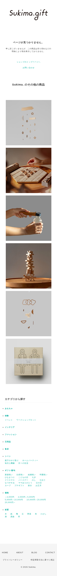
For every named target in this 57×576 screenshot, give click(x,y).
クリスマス (10, 480)
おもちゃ (9, 408)
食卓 (7, 449)
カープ (8, 485)
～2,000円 (9, 497)
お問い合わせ (29, 68)
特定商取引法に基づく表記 (42, 560)
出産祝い (20, 475)
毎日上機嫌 (10, 463)
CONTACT (50, 553)
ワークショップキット (26, 420)
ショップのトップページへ (28, 62)
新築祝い (9, 475)
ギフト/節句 (10, 470)
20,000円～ (10, 502)
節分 (30, 485)
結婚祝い (32, 475)
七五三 (42, 480)
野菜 (29, 514)
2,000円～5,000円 (26, 497)
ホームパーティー (30, 460)
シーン (8, 456)
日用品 (8, 442)
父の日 (39, 483)
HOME (5, 553)
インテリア (10, 427)
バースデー (23, 480)
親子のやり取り (12, 460)
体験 (7, 416)
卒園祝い (43, 475)
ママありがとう (25, 483)
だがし (44, 514)
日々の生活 (23, 463)
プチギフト (19, 485)
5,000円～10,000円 (14, 500)
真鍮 (12, 517)
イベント (9, 420)
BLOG (34, 553)
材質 (7, 510)
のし (34, 480)
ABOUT (19, 553)
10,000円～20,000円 (36, 500)
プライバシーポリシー (12, 560)
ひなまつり (10, 477)
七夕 (34, 477)
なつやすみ (10, 483)
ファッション (11, 434)
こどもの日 (23, 477)
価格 (7, 493)
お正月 (38, 485)
